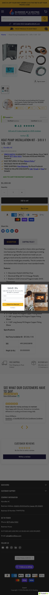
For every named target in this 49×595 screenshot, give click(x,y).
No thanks (12, 307)
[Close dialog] (46, 286)
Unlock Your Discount (13, 304)
